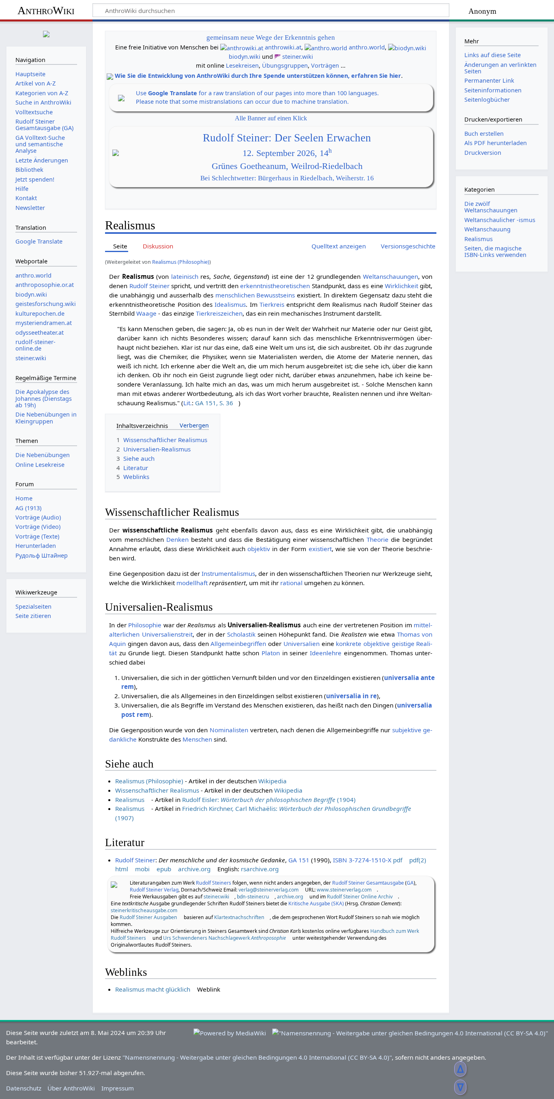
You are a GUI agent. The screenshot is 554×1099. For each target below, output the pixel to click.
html (121, 869)
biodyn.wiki (244, 56)
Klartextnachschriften (239, 917)
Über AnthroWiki (71, 1088)
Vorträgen (325, 65)
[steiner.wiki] (278, 56)
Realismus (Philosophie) (180, 261)
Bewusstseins (275, 295)
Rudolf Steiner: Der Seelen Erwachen (287, 138)
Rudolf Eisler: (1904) (269, 799)
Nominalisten (229, 730)
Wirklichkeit (401, 286)
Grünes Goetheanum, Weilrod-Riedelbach (287, 166)
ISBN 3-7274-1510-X (362, 860)
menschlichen (235, 295)
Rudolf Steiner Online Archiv (360, 896)
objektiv (258, 549)
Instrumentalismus (228, 573)
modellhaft (192, 583)
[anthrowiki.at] (241, 47)
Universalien (301, 643)
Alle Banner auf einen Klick (271, 118)
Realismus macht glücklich (152, 989)
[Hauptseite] (46, 33)
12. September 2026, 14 (287, 153)
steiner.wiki (297, 56)
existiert (320, 549)
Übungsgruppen (285, 65)
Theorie (378, 539)
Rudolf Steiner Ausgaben (148, 917)
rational (291, 583)
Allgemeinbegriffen (238, 643)
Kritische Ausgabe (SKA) (316, 903)
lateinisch (184, 276)
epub (164, 869)
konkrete (348, 643)
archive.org (194, 869)
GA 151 (298, 860)
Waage (146, 313)
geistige (403, 643)
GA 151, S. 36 (214, 403)
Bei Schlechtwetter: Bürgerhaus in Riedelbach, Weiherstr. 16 (287, 178)
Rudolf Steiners (213, 882)
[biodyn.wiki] (407, 47)
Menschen (197, 739)
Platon (271, 653)
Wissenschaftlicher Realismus (157, 790)
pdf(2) (417, 860)
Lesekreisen (242, 65)
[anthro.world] (326, 47)
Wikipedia (272, 781)
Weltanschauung (487, 229)
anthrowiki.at (283, 47)
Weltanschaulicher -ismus (499, 220)
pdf (397, 860)
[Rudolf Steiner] (114, 884)
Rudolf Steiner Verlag (154, 889)
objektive (376, 643)
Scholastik (241, 634)
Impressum (117, 1088)
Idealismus (230, 304)
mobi (142, 869)
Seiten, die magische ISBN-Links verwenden (495, 251)
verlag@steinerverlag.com (268, 889)
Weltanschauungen (390, 276)
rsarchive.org (260, 869)
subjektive (406, 730)
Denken (177, 539)
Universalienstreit (167, 634)
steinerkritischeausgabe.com (144, 910)
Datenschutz (23, 1088)
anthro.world (367, 47)
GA (410, 882)
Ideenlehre (325, 653)
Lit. (187, 403)
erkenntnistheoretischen (275, 286)
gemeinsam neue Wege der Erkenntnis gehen (270, 37)
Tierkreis (272, 304)
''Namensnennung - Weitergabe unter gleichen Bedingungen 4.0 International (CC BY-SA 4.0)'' (257, 1057)
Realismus (129, 799)
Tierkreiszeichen (219, 313)
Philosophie (144, 625)
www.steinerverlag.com (344, 889)
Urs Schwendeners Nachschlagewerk (224, 937)
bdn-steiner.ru (253, 896)
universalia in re (351, 696)
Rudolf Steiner (149, 286)
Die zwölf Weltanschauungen (490, 207)
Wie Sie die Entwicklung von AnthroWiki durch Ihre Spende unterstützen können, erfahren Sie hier (258, 75)
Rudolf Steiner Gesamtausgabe (368, 882)
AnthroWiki (46, 10)
